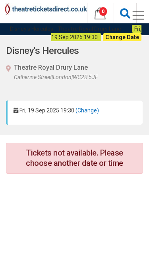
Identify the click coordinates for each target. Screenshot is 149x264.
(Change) (87, 110)
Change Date (122, 37)
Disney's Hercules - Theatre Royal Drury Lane (65, 29)
